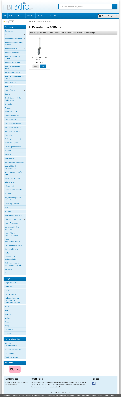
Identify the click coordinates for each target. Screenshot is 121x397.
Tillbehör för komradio (13, 219)
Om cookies (9, 329)
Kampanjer (9, 269)
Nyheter (30, 16)
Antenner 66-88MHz (12, 52)
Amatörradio (9, 35)
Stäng (116, 395)
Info (35, 66)
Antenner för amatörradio (14, 39)
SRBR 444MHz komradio (13, 215)
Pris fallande (78, 33)
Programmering (10, 294)
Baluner (8, 94)
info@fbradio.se (11, 385)
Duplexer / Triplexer (12, 143)
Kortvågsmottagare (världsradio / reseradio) (13, 264)
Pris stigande (66, 33)
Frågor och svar (10, 283)
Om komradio (10, 353)
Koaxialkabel (9, 158)
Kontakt (53, 16)
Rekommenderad (46, 33)
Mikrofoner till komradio (13, 190)
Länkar (7, 318)
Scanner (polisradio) (12, 204)
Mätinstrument (10, 182)
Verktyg (7, 253)
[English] (7, 21)
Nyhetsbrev (41, 16)
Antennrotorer (10, 86)
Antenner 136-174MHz (13, 62)
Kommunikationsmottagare (14, 162)
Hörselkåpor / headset (13, 147)
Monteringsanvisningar (13, 349)
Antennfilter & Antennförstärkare (11, 234)
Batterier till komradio (12, 72)
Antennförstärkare (11, 223)
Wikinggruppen (66, 392)
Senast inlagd (90, 33)
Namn (57, 33)
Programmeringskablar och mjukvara (13, 198)
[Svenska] (5, 21)
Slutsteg (8, 211)
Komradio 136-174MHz (13, 123)
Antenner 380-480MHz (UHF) (13, 67)
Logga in (8, 333)
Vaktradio (8, 135)
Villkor (11, 16)
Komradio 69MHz (11, 119)
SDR (6, 207)
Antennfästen (10, 90)
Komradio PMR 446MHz (13, 131)
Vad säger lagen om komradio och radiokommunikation (12, 300)
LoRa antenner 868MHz (13, 245)
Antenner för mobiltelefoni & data (14, 77)
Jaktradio (8, 154)
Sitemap (8, 273)
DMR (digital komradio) (13, 139)
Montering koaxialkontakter (11, 344)
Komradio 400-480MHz (13, 127)
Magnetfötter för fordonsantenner (11, 167)
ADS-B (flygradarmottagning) (12, 240)
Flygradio (8, 108)
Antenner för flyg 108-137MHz (12, 57)
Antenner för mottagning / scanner (14, 44)
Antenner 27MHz (11, 49)
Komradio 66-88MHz (12, 116)
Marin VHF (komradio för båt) (13, 173)
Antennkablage (10, 82)
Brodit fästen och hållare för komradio (14, 99)
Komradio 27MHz (11, 112)
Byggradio (8, 104)
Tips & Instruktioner (12, 357)
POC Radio (8, 194)
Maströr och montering (13, 178)
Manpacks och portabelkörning (10, 258)
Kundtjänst (9, 286)
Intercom (8, 150)
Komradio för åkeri (11, 249)
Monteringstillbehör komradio (12, 228)
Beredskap (9, 31)
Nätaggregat (9, 186)
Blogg (7, 326)
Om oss (21, 16)
